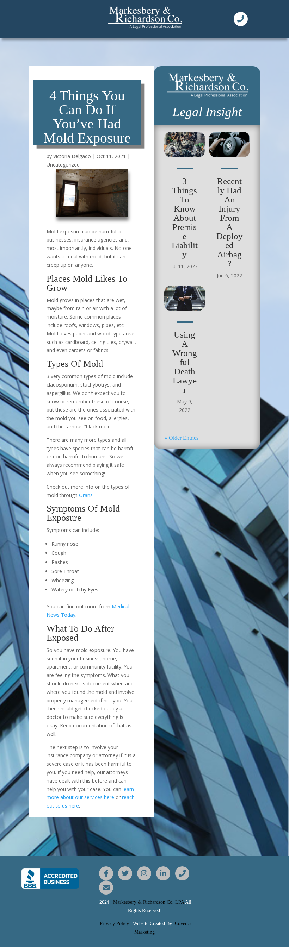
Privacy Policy (114, 923)
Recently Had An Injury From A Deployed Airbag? (229, 222)
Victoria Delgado (72, 156)
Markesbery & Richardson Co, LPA (149, 902)
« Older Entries (181, 438)
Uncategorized (63, 164)
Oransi (86, 495)
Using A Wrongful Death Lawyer (184, 362)
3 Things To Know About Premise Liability (185, 217)
